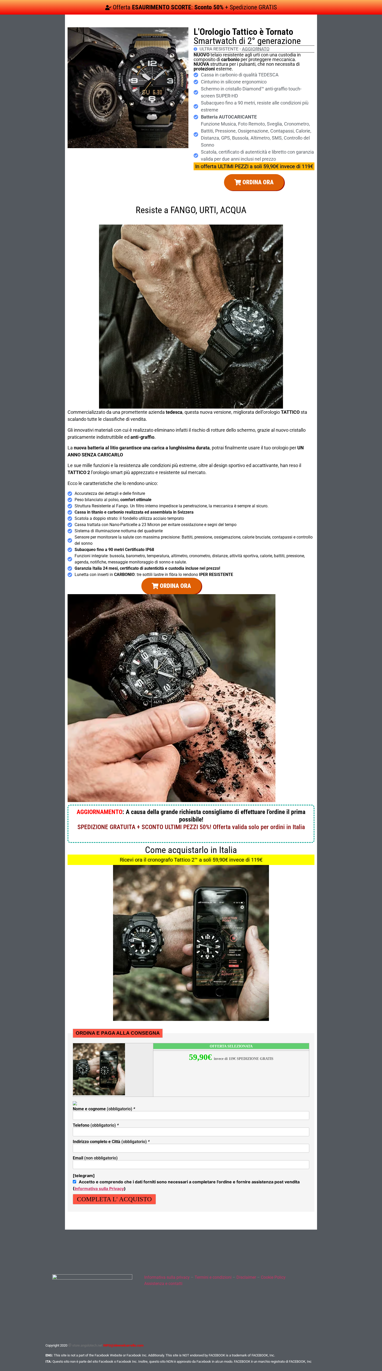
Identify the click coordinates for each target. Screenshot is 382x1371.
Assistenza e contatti (163, 1283)
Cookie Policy (273, 1277)
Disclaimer (246, 1277)
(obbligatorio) (104, 1109)
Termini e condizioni (213, 1277)
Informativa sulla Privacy (99, 1188)
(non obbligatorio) (95, 1158)
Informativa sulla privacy (167, 1277)
